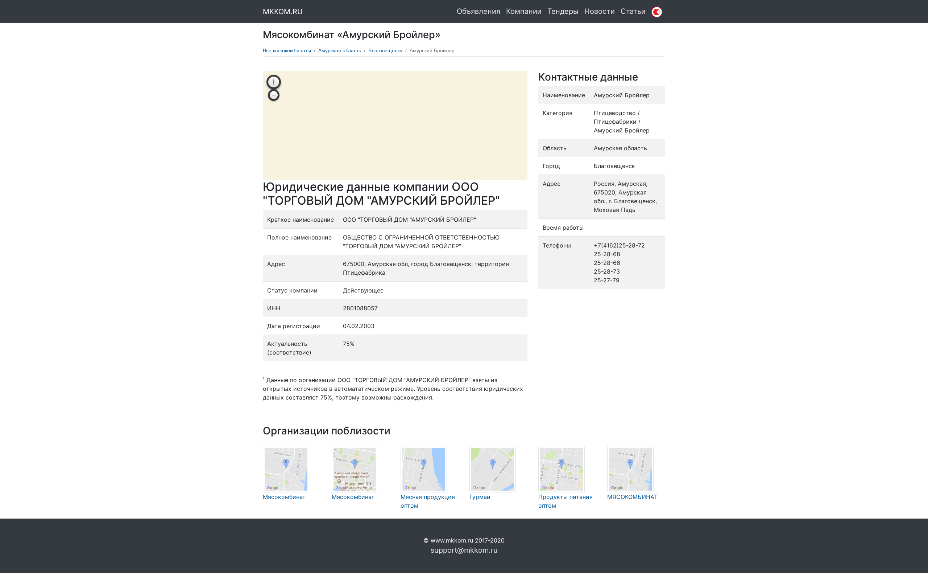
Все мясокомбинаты (287, 50)
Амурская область (339, 50)
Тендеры (563, 11)
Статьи (633, 11)
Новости (599, 11)
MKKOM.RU (283, 11)
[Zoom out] (273, 95)
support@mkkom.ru (464, 550)
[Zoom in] (273, 82)
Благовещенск (385, 50)
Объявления (478, 11)
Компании (524, 11)
